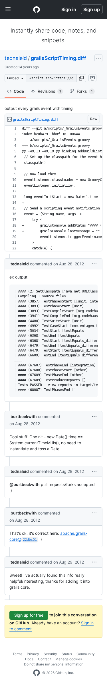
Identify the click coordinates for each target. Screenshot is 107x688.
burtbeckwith (24, 416)
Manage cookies (68, 659)
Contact (44, 659)
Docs (29, 659)
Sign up (91, 9)
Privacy (33, 654)
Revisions (49, 91)
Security (50, 654)
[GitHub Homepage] (36, 673)
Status (67, 654)
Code (19, 91)
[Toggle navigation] (8, 9)
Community (85, 654)
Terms (17, 654)
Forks (85, 91)
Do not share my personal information (53, 664)
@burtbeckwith (24, 484)
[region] (53, 188)
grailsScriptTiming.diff (58, 58)
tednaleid (16, 58)
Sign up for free (28, 615)
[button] (81, 78)
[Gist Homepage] (36, 9)
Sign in (68, 9)
